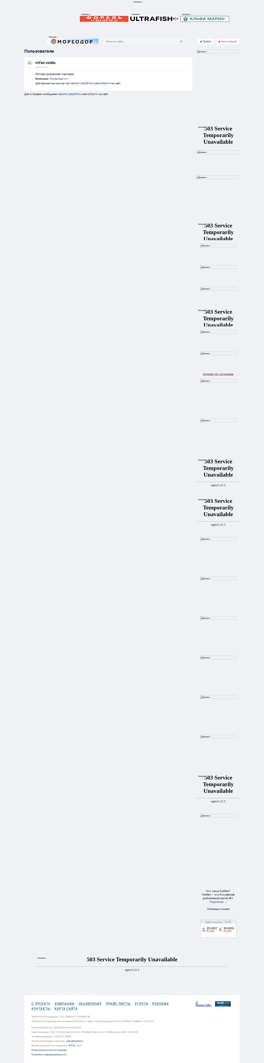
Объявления (90, 1004)
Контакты (40, 1009)
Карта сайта (66, 1009)
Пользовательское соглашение (49, 1050)
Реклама (160, 1004)
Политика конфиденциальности (48, 1054)
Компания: (42, 78)
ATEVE (71, 1045)
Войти (207, 41)
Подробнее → (218, 901)
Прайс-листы (118, 1004)
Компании (65, 1004)
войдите (105, 83)
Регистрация (228, 41)
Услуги (141, 1004)
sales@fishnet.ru (74, 1041)
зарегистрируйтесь (82, 83)
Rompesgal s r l (59, 78)
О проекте (40, 1004)
